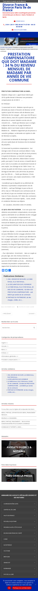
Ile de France (8, 545)
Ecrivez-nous (20, 21)
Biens (3, 349)
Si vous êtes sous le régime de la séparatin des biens (18, 409)
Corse (5, 539)
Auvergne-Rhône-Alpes (11, 504)
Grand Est (7, 562)
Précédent (7, 314)
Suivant (32, 314)
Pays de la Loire (9, 574)
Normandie (7, 568)
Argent (4, 343)
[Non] (35, 584)
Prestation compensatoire (10, 360)
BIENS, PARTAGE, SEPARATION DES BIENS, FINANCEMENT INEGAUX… (18, 414)
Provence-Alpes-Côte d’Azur (13, 527)
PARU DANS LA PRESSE (19, 475)
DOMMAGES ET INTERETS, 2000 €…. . (12, 427)
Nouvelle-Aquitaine (10, 521)
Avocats (4, 346)
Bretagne (7, 557)
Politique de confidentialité (22, 588)
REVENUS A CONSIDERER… (10, 418)
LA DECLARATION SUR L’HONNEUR (20, 284)
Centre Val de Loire (10, 510)
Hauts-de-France (9, 515)
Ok (9, 588)
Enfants (4, 353)
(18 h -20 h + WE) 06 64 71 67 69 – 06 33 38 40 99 (20, 25)
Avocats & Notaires (20, 30)
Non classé (8, 47)
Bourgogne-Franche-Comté (13, 533)
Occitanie (7, 551)
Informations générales (9, 356)
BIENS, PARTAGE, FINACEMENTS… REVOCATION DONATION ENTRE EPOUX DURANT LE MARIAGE (16, 423)
